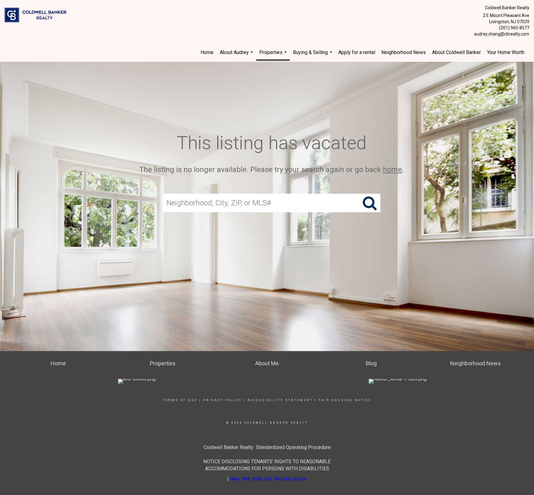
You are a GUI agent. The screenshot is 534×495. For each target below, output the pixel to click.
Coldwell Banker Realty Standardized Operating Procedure (267, 447)
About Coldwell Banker (456, 52)
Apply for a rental (356, 52)
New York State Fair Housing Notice (268, 479)
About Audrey (237, 55)
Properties (273, 55)
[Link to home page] (37, 15)
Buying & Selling (313, 55)
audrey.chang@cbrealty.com (501, 33)
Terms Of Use (180, 400)
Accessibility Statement (280, 400)
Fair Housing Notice (345, 400)
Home (207, 52)
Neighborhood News (403, 52)
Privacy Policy (222, 400)
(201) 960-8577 (514, 27)
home (392, 169)
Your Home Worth (505, 52)
